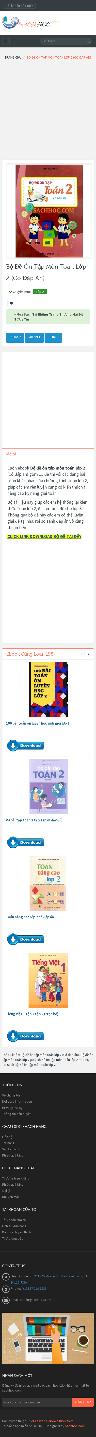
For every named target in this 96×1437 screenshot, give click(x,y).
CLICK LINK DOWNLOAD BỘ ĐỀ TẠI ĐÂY (44, 536)
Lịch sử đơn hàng (14, 1226)
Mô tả (11, 454)
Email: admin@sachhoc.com (31, 1299)
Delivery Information (17, 1101)
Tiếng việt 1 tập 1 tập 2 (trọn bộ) (32, 1014)
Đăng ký (83, 1402)
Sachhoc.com (75, 1426)
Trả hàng (8, 1143)
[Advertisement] (48, 111)
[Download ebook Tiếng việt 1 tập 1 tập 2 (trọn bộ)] (48, 980)
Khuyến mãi (10, 1197)
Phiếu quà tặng (13, 1155)
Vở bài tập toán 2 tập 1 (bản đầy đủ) (34, 820)
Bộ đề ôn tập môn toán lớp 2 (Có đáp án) (50, 1054)
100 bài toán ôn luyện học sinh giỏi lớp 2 (37, 723)
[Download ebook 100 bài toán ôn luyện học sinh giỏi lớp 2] (48, 689)
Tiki (53, 337)
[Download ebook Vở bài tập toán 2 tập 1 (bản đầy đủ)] (48, 786)
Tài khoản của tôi (14, 1220)
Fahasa (15, 337)
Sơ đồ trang (10, 1149)
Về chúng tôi (11, 1095)
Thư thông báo (12, 1238)
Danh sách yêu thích (16, 1232)
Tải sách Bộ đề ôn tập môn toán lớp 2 (29, 1064)
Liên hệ (7, 1137)
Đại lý (6, 1190)
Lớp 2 (40, 291)
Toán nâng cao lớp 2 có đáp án (30, 917)
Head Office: (20, 1276)
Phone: (16, 1288)
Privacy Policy (12, 1107)
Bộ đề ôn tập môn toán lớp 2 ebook (62, 1059)
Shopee (34, 337)
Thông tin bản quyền (17, 1114)
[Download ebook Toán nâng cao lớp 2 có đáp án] (48, 883)
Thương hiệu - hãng (16, 1178)
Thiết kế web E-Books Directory (50, 1421)
